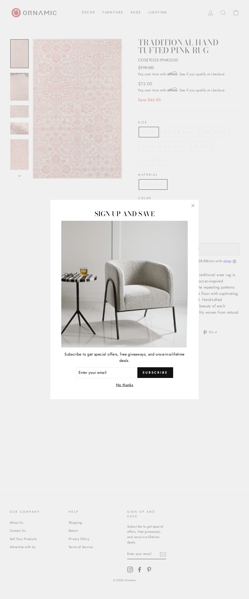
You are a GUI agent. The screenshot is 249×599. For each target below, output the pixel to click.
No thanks (124, 385)
